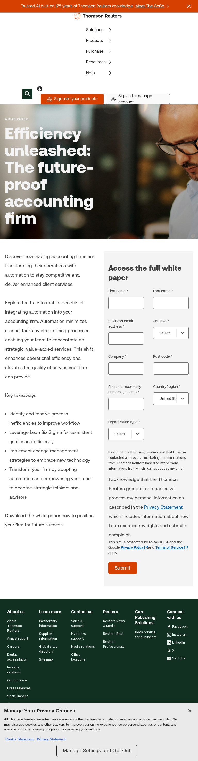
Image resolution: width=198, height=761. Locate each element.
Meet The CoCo (149, 6)
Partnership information (48, 623)
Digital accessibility (17, 657)
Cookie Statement (19, 739)
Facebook (180, 626)
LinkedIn (178, 642)
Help (90, 72)
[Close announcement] (189, 6)
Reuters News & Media (114, 623)
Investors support (78, 636)
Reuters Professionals (114, 644)
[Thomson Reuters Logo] (99, 16)
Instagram (180, 634)
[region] (99, 732)
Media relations (83, 646)
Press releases (19, 688)
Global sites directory (48, 649)
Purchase (94, 51)
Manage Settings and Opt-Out (96, 750)
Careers (13, 646)
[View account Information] (40, 89)
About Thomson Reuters (14, 626)
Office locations (78, 657)
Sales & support (77, 623)
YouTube (179, 658)
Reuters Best (113, 633)
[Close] (189, 711)
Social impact (17, 696)
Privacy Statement (163, 507)
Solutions (94, 29)
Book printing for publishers (146, 634)
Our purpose (17, 680)
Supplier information (48, 636)
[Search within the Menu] (27, 94)
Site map (46, 659)
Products (94, 40)
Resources (96, 62)
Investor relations (14, 670)
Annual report (17, 638)
